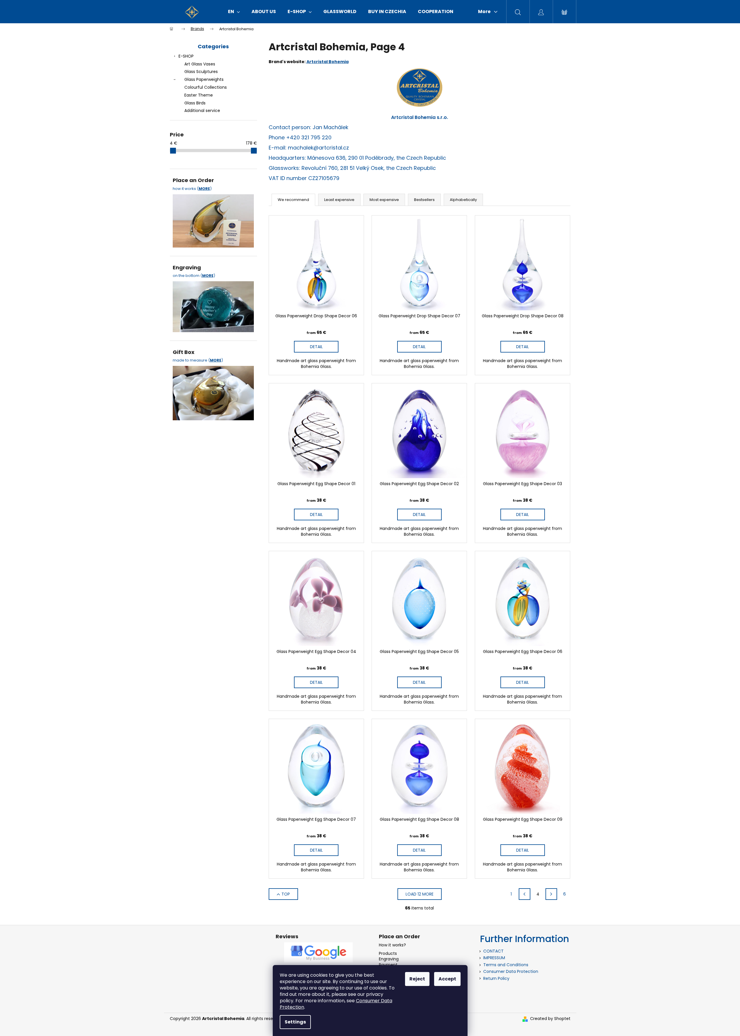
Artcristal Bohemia (327, 62)
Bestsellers (424, 199)
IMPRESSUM (494, 958)
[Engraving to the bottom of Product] (213, 305)
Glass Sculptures (201, 71)
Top (285, 894)
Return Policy (496, 978)
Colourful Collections (205, 87)
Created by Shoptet (550, 1018)
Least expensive (339, 199)
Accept (447, 979)
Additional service (202, 110)
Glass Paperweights (204, 79)
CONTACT (493, 951)
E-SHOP (186, 56)
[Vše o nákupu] (213, 219)
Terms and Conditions (505, 965)
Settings (295, 1022)
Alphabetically (463, 199)
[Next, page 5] (551, 894)
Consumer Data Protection (510, 971)
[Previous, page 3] (524, 894)
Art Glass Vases (199, 64)
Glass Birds (195, 103)
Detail (316, 347)
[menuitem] (234, 11)
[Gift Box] (213, 391)
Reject (417, 979)
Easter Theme (198, 95)
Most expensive (384, 199)
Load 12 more (420, 894)
